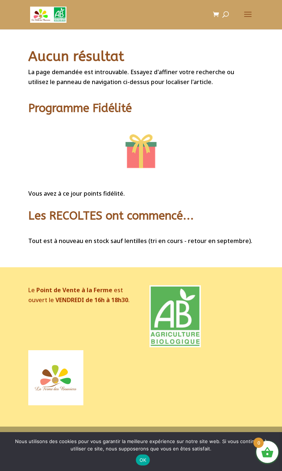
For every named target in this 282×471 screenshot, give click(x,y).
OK (143, 460)
